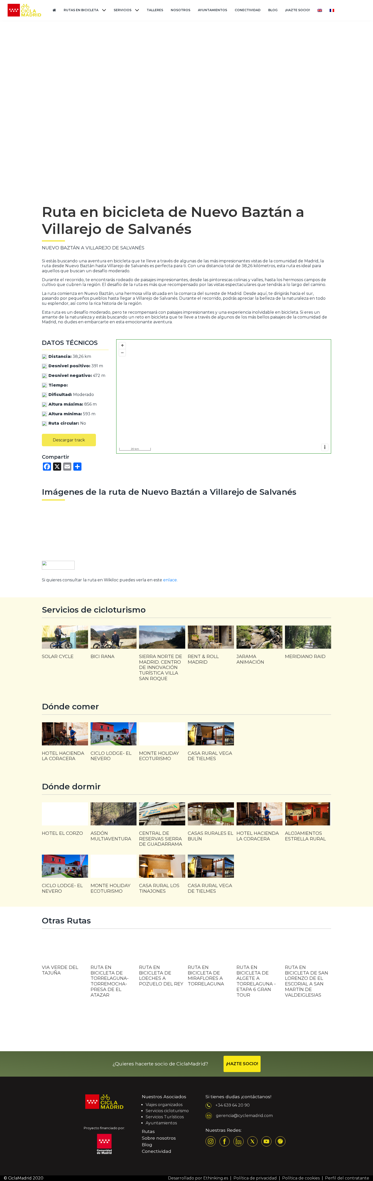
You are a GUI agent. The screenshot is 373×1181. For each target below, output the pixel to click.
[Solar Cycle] (65, 645)
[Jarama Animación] (259, 648)
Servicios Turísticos (165, 1116)
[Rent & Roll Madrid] (211, 648)
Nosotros (180, 10)
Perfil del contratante (347, 1178)
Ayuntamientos (212, 10)
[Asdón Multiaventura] (114, 824)
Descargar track (69, 440)
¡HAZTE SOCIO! (242, 1063)
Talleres (155, 10)
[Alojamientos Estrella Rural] (308, 824)
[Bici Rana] (114, 645)
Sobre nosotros (159, 1138)
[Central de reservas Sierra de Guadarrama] (162, 827)
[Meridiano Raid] (308, 645)
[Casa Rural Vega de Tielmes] (211, 744)
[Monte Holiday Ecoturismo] (162, 744)
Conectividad (248, 10)
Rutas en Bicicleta (81, 10)
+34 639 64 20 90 (232, 1105)
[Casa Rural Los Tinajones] (162, 877)
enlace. (170, 580)
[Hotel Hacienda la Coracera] (65, 744)
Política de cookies (301, 1178)
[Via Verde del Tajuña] (65, 959)
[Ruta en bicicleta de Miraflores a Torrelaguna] (211, 965)
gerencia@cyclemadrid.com (244, 1115)
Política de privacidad (255, 1178)
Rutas (148, 1131)
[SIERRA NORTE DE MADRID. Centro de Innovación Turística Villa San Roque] (162, 656)
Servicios (122, 10)
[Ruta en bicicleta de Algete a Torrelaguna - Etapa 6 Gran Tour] (259, 971)
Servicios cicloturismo (167, 1110)
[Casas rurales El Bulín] (211, 824)
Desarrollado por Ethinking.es (198, 1178)
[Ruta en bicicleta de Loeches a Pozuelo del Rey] (162, 965)
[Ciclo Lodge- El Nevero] (114, 744)
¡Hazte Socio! (297, 10)
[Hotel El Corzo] (65, 821)
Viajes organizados (164, 1104)
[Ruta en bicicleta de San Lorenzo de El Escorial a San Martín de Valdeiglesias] (308, 971)
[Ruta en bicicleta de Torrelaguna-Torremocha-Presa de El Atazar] (114, 971)
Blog (273, 10)
